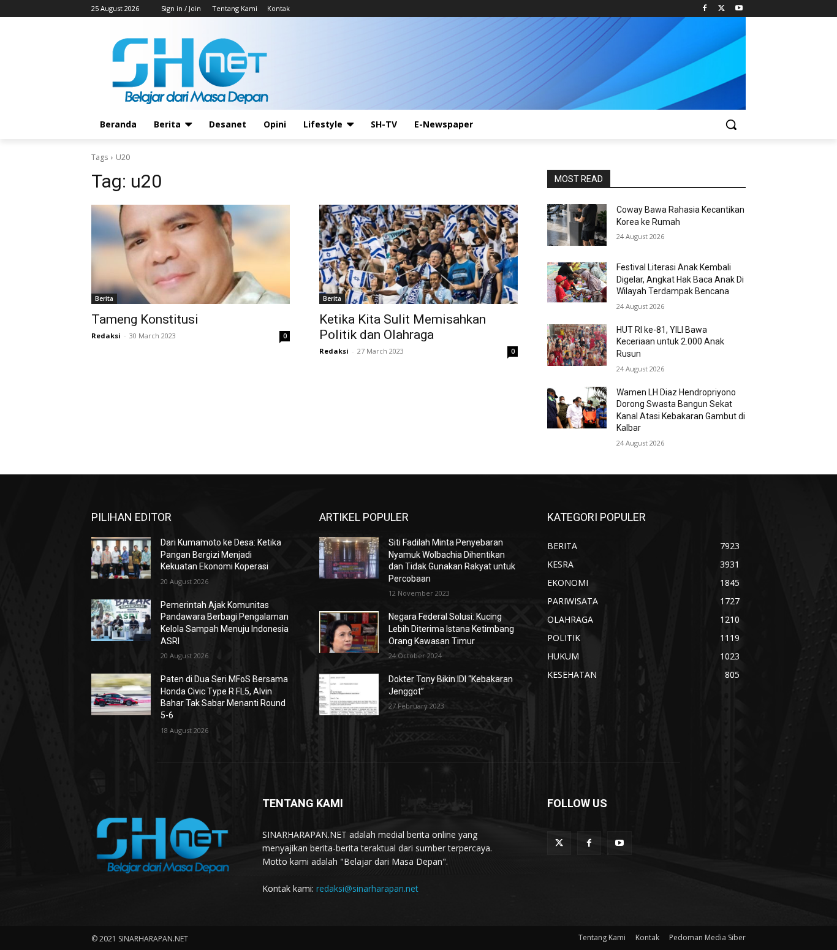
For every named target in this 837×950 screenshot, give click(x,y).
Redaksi (106, 335)
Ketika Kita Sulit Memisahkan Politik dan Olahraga (402, 327)
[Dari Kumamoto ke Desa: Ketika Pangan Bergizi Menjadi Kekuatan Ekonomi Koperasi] (121, 558)
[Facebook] (705, 9)
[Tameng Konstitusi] (190, 254)
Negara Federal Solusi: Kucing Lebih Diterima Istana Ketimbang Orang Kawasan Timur (451, 628)
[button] (731, 124)
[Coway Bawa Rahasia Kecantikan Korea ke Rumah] (577, 225)
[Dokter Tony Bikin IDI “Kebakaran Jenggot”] (349, 694)
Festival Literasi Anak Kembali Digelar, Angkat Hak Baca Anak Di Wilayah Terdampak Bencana (680, 279)
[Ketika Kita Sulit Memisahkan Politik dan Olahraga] (418, 254)
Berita (104, 298)
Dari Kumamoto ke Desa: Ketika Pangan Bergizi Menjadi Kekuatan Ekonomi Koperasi (221, 554)
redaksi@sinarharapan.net (367, 888)
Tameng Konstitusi (145, 319)
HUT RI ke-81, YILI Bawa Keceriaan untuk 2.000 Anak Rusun (670, 342)
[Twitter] (721, 9)
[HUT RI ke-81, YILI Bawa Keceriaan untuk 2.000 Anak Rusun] (577, 345)
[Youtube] (739, 9)
